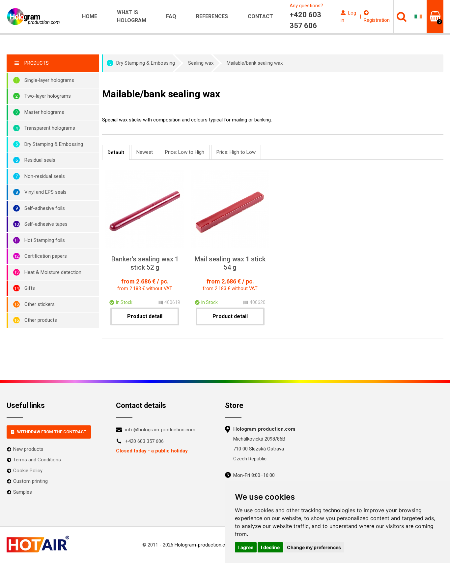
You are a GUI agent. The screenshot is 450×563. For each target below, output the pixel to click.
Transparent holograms (49, 128)
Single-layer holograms (49, 80)
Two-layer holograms (47, 96)
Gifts (29, 288)
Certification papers (45, 256)
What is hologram (131, 16)
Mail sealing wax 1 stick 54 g (230, 263)
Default (115, 152)
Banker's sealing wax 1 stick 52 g (145, 263)
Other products (40, 320)
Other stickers (39, 304)
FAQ (171, 16)
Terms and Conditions (37, 460)
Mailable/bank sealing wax (255, 63)
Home (89, 16)
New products (28, 449)
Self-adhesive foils (44, 208)
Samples (22, 492)
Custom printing (30, 481)
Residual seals (39, 160)
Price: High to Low (236, 152)
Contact (260, 16)
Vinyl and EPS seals (45, 192)
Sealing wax (200, 63)
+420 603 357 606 (144, 441)
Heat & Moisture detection (52, 272)
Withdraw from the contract (51, 431)
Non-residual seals (44, 176)
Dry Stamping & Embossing (53, 144)
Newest (144, 152)
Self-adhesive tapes (46, 224)
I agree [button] (245, 547)
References (212, 16)
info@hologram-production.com (160, 430)
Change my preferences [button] (314, 547)
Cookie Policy (27, 471)
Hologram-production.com (203, 545)
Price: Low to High (184, 152)
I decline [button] (270, 547)
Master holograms (44, 112)
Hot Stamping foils (44, 240)
